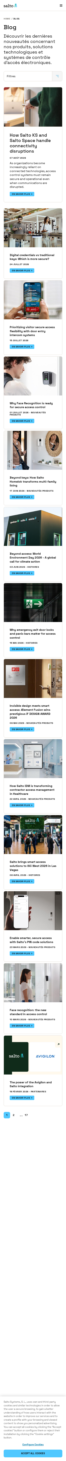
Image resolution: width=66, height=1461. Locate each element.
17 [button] (26, 1115)
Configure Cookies (33, 1444)
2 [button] (13, 1115)
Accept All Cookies (33, 1453)
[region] (33, 1428)
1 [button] (7, 1115)
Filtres (11, 76)
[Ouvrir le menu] (61, 5)
